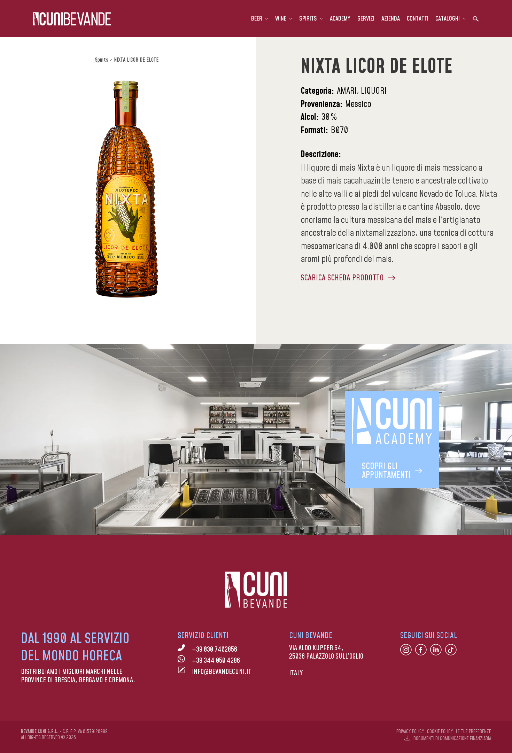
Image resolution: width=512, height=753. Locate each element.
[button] (259, 18)
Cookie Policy (440, 731)
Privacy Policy (410, 731)
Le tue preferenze (473, 731)
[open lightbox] (126, 189)
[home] (72, 19)
